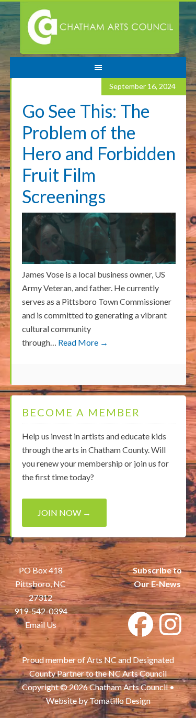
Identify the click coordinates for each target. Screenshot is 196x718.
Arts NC (102, 660)
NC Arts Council (137, 673)
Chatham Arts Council (99, 28)
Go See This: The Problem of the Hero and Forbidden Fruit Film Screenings (99, 153)
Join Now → (64, 512)
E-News (165, 584)
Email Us (40, 624)
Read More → (83, 342)
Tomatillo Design (120, 700)
